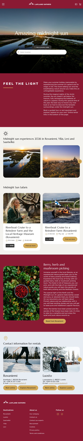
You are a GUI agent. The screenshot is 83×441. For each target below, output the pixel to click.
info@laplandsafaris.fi (17, 383)
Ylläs (5, 423)
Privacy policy (34, 430)
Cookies (32, 427)
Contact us (33, 417)
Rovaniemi (7, 414)
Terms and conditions (37, 433)
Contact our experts (37, 420)
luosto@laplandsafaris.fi (58, 383)
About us (33, 410)
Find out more (30, 245)
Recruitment (34, 423)
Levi (4, 427)
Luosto (5, 417)
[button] (3, 4)
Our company (34, 414)
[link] (58, 414)
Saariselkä (6, 420)
